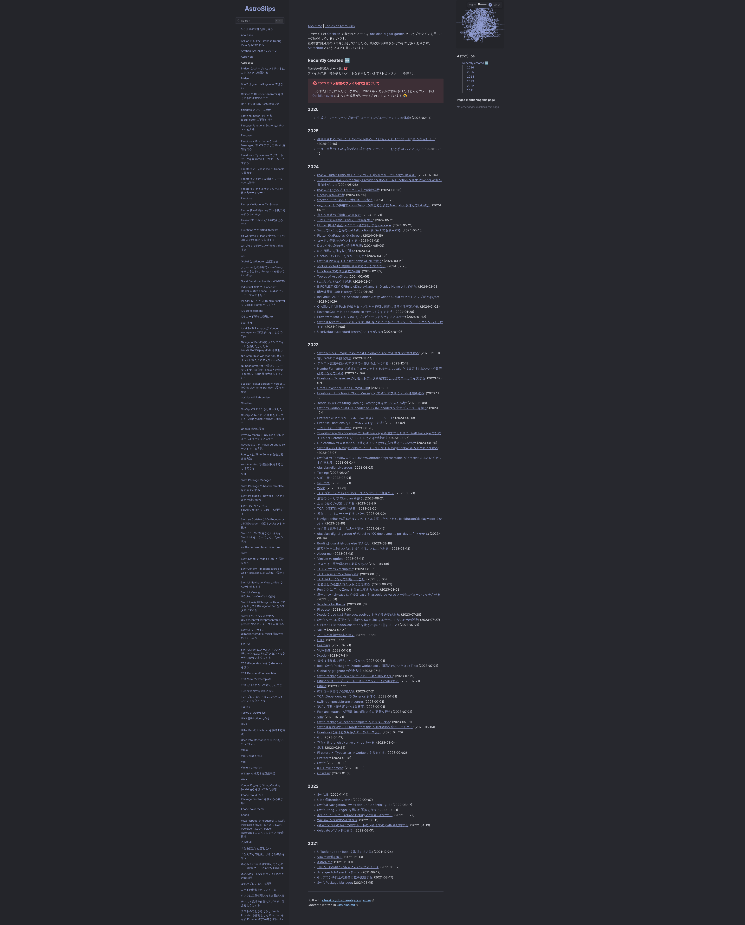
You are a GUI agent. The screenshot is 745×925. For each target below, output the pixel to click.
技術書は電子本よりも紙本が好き (340, 528)
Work (244, 779)
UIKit (244, 724)
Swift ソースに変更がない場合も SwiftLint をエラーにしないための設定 (262, 537)
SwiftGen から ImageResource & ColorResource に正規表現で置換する (263, 572)
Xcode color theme (253, 809)
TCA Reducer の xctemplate (258, 673)
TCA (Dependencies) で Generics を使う (261, 665)
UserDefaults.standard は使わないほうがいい (262, 741)
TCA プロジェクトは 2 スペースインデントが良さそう (262, 698)
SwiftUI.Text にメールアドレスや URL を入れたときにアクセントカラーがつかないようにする (263, 653)
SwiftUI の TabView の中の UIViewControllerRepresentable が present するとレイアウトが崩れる (262, 620)
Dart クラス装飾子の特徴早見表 (260, 104)
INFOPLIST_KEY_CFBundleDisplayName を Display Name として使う (265, 302)
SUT (243, 474)
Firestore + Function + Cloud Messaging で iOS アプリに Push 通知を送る (263, 145)
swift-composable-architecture (260, 547)
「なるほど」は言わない (256, 848)
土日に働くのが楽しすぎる (335, 503)
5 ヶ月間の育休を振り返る (257, 29)
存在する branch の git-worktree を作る (345, 742)
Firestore (246, 198)
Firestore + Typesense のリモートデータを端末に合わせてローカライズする (262, 159)
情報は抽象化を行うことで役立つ (340, 661)
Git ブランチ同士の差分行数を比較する (262, 247)
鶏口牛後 (323, 483)
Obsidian (246, 403)
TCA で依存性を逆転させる (257, 690)
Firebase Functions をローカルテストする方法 (262, 127)
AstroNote (247, 56)
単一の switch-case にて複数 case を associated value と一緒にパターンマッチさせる (378, 594)
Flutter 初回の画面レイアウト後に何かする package (263, 212)
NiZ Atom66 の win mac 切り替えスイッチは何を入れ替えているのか (263, 357)
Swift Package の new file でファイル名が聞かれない (263, 497)
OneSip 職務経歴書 (252, 428)
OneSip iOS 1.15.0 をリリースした (261, 409)
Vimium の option (251, 767)
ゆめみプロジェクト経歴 (256, 883)
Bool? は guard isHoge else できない (262, 86)
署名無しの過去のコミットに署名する (343, 584)
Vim (243, 761)
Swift (244, 553)
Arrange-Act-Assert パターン (259, 50)
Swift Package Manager (256, 480)
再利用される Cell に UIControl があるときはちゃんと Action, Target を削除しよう (376, 139)
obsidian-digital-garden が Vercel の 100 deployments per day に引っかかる (263, 387)
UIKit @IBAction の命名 (255, 718)
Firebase (246, 135)
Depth (472, 4)
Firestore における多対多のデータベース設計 (262, 180)
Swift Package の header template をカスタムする (262, 488)
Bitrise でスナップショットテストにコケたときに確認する (263, 70)
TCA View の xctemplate (256, 679)
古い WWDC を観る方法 (334, 358)
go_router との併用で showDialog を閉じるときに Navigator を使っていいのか (263, 271)
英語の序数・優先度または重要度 (340, 707)
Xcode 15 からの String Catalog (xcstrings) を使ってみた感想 (260, 787)
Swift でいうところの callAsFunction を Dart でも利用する (262, 509)
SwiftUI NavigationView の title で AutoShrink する (261, 584)
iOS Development (252, 310)
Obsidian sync (322, 96)
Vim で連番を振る (252, 755)
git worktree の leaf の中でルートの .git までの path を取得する (263, 237)
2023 (470, 81)
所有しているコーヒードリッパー (340, 514)
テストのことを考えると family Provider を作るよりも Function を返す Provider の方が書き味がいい (262, 915)
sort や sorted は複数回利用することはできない (262, 466)
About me (247, 35)
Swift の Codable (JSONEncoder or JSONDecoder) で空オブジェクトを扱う (263, 523)
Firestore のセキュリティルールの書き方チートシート (262, 190)
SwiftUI (245, 643)
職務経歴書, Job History (334, 292)
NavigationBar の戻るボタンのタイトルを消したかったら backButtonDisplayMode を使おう (262, 346)
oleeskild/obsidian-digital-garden (346, 900)
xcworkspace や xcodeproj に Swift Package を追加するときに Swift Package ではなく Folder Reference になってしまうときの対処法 (263, 828)
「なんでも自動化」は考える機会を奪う (262, 856)
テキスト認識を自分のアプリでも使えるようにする (262, 903)
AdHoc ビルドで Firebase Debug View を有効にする (261, 42)
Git (242, 255)
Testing (245, 706)
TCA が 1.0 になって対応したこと (261, 685)
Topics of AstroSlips (253, 712)
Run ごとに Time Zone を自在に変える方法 (262, 456)
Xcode (245, 814)
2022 (470, 85)
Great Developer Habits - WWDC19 (263, 281)
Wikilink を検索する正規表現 (258, 773)
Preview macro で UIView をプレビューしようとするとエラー (262, 436)
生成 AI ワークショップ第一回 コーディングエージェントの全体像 (363, 118)
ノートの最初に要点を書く (335, 635)
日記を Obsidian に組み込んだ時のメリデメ (348, 867)
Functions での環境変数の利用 (259, 230)
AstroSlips (247, 62)
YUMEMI (246, 842)
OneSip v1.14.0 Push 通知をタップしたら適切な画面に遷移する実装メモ (262, 419)
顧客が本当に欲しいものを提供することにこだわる (353, 548)
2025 (470, 72)
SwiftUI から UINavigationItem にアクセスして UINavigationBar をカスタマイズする (263, 606)
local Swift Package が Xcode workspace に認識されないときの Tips (261, 332)
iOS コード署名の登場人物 (257, 316)
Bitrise (245, 78)
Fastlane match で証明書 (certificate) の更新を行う (257, 117)
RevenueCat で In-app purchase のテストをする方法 (263, 446)
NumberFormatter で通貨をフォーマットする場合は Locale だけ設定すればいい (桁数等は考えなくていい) (262, 371)
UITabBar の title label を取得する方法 (263, 732)
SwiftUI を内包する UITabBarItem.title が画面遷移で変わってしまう (262, 633)
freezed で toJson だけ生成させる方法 (262, 222)
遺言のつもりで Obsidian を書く (340, 498)
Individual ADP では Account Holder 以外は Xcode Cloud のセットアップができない (262, 291)
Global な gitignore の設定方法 (259, 261)
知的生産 (323, 478)
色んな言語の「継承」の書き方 (339, 215)
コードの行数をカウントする (258, 889)
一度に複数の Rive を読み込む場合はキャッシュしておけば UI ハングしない (370, 149)
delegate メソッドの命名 (256, 109)
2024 (470, 76)
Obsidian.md (346, 905)
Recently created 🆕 (475, 63)
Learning (246, 322)
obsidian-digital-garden (255, 397)
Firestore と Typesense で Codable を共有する (262, 170)
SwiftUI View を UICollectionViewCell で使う (258, 594)
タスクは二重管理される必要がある (262, 895)
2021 (470, 90)
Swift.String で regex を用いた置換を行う (262, 560)
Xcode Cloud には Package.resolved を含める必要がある (262, 799)
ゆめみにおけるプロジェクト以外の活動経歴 (262, 875)
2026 (470, 67)
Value (244, 749)
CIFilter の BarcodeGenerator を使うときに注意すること (262, 96)
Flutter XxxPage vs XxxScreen (260, 204)
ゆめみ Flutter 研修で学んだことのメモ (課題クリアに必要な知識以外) (262, 866)
